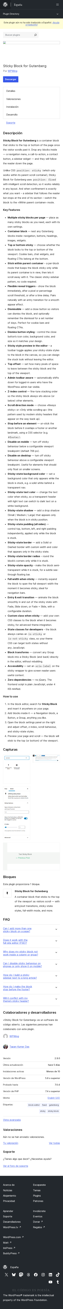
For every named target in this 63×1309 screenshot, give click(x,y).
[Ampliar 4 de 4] (55, 846)
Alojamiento (9, 1195)
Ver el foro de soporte (15, 1165)
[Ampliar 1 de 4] (26, 758)
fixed (44, 1105)
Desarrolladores (12, 1221)
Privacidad (9, 1201)
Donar (38, 1221)
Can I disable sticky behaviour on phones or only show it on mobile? (22, 965)
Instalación (12, 106)
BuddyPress (11, 1253)
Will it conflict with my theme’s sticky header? (16, 1000)
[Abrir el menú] (58, 4)
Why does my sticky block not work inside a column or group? (20, 953)
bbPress (9, 1248)
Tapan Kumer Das (19, 1046)
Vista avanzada (12, 1119)
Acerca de (9, 1184)
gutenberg (54, 1105)
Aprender (8, 1211)
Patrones (38, 1201)
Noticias (7, 1190)
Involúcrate (39, 1211)
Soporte (10, 122)
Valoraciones (13, 99)
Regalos (39, 1227)
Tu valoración (10, 1143)
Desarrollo (12, 114)
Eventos (37, 1216)
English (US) (54, 1098)
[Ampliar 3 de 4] (26, 790)
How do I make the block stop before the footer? (17, 988)
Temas (37, 1190)
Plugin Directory (11, 14)
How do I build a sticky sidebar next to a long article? (20, 976)
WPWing (12, 70)
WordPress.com (13, 1237)
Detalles (10, 90)
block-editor (34, 1105)
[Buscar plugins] (35, 35)
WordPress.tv (12, 1227)
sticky (42, 1111)
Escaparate (39, 1184)
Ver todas (54, 1143)
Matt (7, 1242)
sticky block (53, 1111)
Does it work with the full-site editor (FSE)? (15, 941)
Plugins (37, 1195)
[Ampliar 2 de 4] (55, 758)
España (14, 1267)
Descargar (10, 79)
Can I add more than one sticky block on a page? (17, 930)
